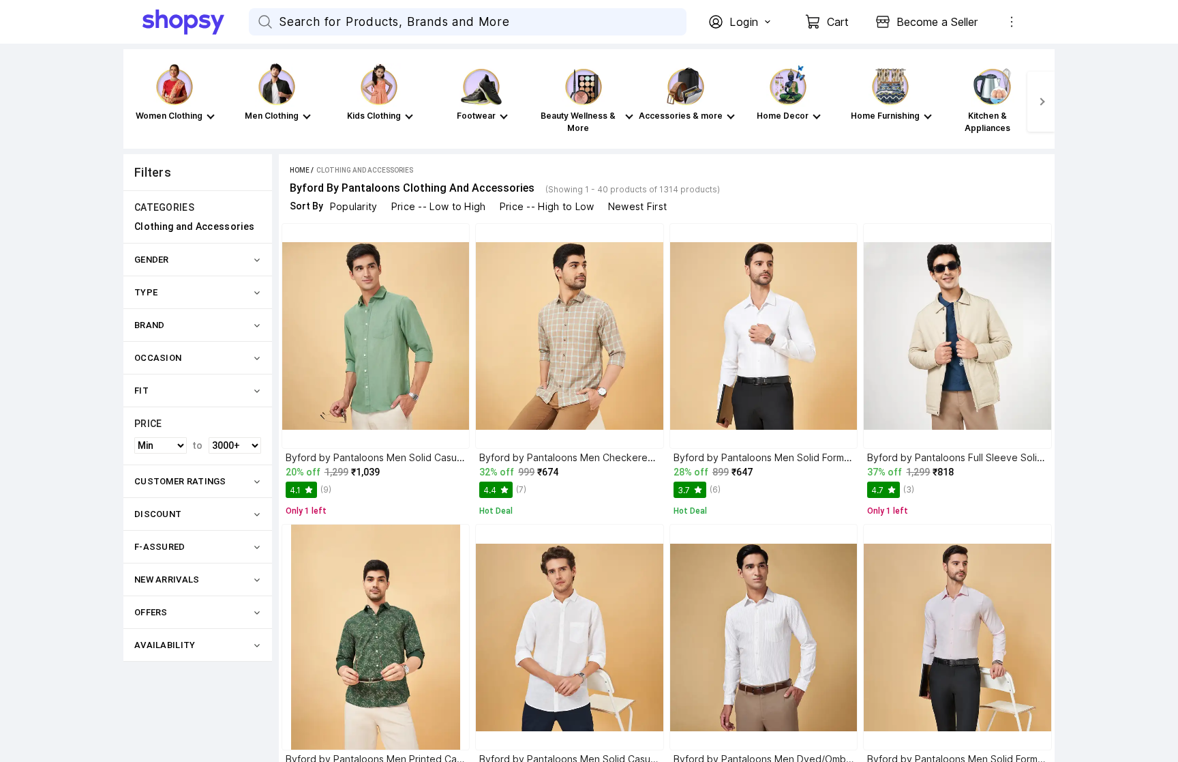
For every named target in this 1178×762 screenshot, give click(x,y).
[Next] (1041, 102)
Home (299, 170)
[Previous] (137, 102)
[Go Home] (195, 21)
